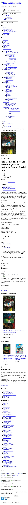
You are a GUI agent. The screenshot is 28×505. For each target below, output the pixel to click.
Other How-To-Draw (11, 68)
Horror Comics (12, 58)
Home (4, 121)
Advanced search (7, 49)
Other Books (6, 82)
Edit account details (7, 29)
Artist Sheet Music (10, 116)
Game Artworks (10, 63)
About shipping (6, 247)
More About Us (4, 385)
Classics (8, 81)
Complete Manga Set (11, 61)
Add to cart (4, 268)
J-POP (10, 113)
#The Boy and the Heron (9, 188)
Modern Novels (9, 80)
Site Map (5, 47)
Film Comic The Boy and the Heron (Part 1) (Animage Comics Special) (13, 331)
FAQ (4, 41)
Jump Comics (12, 56)
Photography (6, 102)
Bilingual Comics (13, 59)
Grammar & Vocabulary (11, 98)
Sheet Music (6, 107)
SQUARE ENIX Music (14, 111)
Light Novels (9, 78)
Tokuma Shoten (7, 126)
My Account (9, 15)
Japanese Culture (10, 72)
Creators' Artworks (10, 54)
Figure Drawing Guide (11, 67)
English (7, 473)
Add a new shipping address (9, 31)
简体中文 (3, 475)
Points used (6, 34)
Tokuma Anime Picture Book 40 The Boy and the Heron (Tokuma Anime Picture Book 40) (21, 357)
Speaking (8, 96)
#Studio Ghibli (6, 187)
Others (7, 89)
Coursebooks (9, 91)
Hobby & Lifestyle (10, 76)
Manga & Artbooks (7, 51)
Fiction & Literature (7, 77)
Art (7, 71)
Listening (8, 95)
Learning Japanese (7, 90)
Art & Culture (6, 69)
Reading (8, 94)
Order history (9, 18)
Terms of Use (6, 43)
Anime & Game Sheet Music (12, 108)
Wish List (8, 17)
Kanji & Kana (9, 99)
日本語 (17, 473)
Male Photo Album (10, 104)
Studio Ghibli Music (13, 109)
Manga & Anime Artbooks (12, 52)
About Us (5, 40)
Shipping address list (8, 30)
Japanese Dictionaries (11, 93)
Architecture (9, 73)
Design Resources (10, 65)
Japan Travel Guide (10, 74)
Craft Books (9, 87)
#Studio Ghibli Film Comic (9, 190)
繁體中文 (15, 475)
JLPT (7, 100)
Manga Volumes (10, 55)
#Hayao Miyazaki (7, 186)
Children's (8, 83)
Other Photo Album (10, 105)
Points (4, 42)
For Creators (6, 64)
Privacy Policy (6, 45)
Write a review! (4, 290)
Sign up (16, 495)
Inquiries (5, 46)
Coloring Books (10, 85)
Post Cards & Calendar (11, 86)
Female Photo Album (11, 103)
